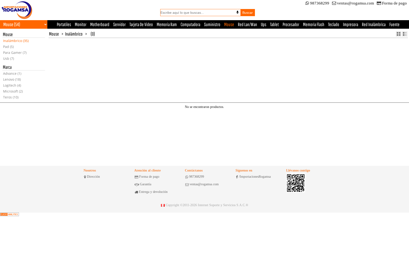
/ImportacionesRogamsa (255, 176)
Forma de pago (394, 3)
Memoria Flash (313, 24)
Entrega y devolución (153, 192)
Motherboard (99, 24)
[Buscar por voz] (237, 12)
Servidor (119, 24)
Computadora (190, 24)
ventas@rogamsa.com (355, 3)
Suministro (212, 24)
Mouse (229, 24)
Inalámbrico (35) (16, 40)
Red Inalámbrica (374, 24)
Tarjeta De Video (141, 24)
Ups (263, 24)
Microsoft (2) (13, 91)
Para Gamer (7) (15, 52)
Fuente (394, 24)
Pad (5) (8, 46)
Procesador (291, 24)
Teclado (333, 24)
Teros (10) (10, 97)
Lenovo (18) (12, 79)
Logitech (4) (12, 85)
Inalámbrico (74, 34)
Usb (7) (8, 58)
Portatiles (64, 24)
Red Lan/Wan (247, 24)
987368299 (319, 3)
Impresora (350, 24)
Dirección (93, 176)
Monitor (80, 24)
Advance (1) (12, 73)
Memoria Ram (167, 24)
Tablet (274, 24)
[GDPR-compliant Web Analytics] (9, 214)
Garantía (145, 184)
